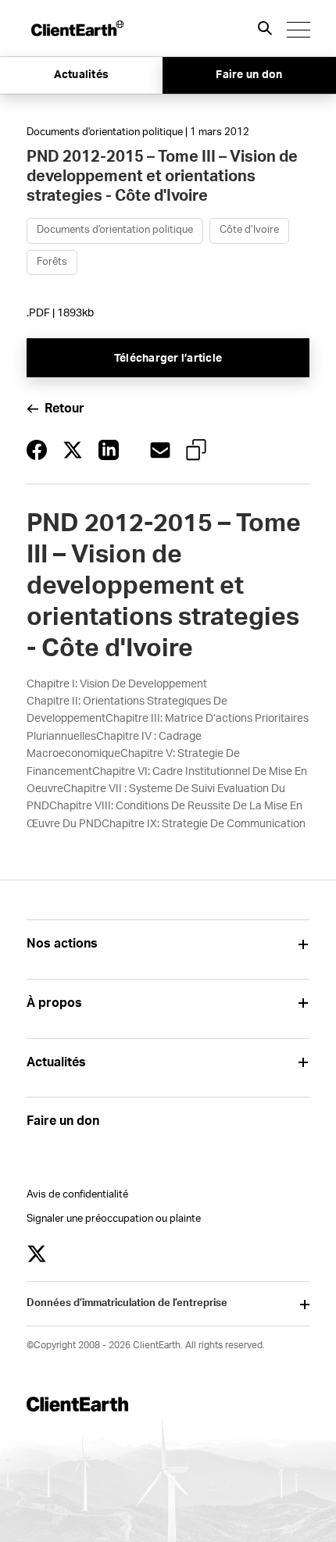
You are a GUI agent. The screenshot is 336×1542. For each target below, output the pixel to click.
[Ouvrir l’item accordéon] (303, 944)
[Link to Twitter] (37, 1254)
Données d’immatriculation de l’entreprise (127, 1303)
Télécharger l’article (168, 358)
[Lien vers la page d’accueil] (77, 28)
